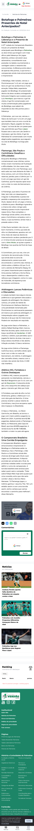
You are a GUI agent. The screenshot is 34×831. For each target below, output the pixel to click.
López (25, 129)
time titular (11, 242)
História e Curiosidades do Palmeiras (16, 755)
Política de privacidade (9, 721)
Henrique (9, 98)
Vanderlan (21, 333)
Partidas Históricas (7, 772)
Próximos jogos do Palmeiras (10, 737)
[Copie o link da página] (15, 523)
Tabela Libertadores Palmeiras (10, 743)
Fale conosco (5, 727)
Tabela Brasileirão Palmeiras (10, 740)
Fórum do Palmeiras (8, 718)
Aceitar (28, 821)
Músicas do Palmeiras (8, 749)
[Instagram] (8, 702)
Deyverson (11, 383)
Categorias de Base (7, 785)
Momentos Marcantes (25, 785)
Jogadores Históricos (8, 763)
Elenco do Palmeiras (7, 746)
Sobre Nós (4, 712)
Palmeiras (28, 50)
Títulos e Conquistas (24, 758)
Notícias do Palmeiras (8, 715)
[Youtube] (3, 702)
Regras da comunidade (9, 724)
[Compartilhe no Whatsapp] (11, 523)
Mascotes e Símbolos (25, 772)
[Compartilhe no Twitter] (2, 523)
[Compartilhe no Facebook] (7, 523)
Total (5, 673)
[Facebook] (13, 702)
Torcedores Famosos (24, 798)
